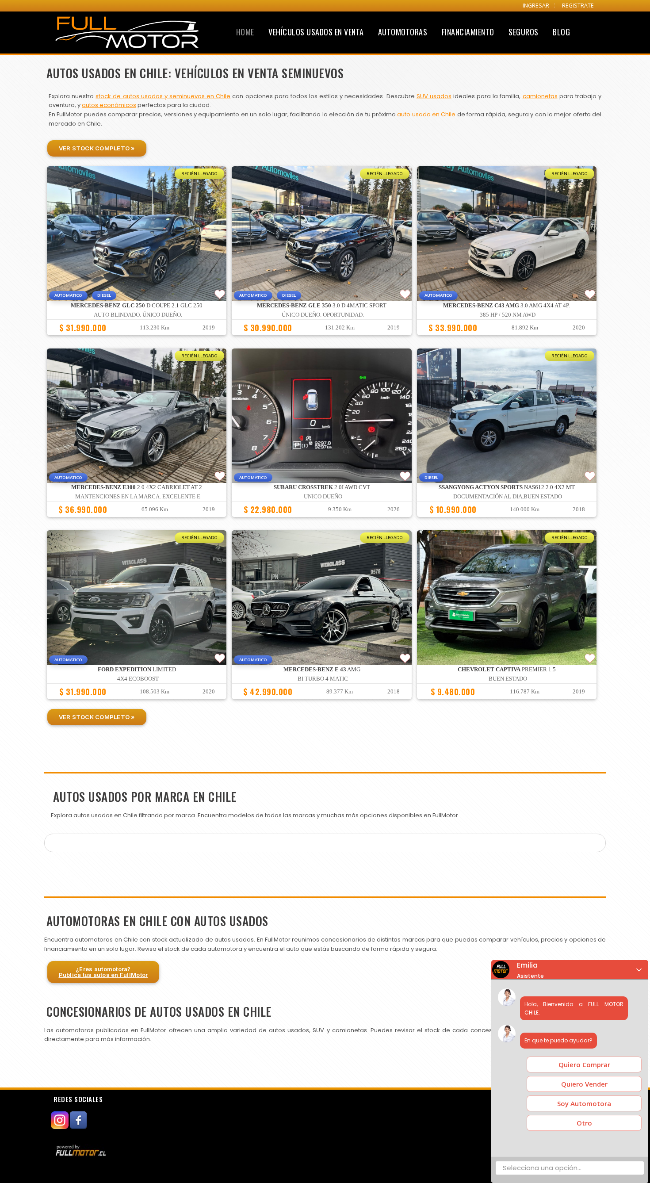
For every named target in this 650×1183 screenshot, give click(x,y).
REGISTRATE (578, 5)
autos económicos (109, 105)
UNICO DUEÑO (323, 497)
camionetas (540, 96)
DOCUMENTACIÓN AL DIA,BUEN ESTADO (507, 497)
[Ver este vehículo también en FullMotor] (82, 1150)
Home (245, 32)
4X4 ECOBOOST (138, 679)
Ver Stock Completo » (97, 148)
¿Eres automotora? (103, 971)
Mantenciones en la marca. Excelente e (137, 497)
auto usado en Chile (426, 114)
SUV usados (434, 96)
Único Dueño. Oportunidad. (323, 315)
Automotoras (403, 32)
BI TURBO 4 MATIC (323, 679)
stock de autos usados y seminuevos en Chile (163, 96)
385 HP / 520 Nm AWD (507, 315)
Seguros (524, 32)
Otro (584, 1122)
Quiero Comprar (584, 1064)
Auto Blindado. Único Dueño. (138, 315)
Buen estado (508, 679)
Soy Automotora (584, 1103)
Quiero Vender (584, 1084)
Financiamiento (468, 32)
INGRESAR (536, 5)
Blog (561, 32)
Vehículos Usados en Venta (316, 32)
